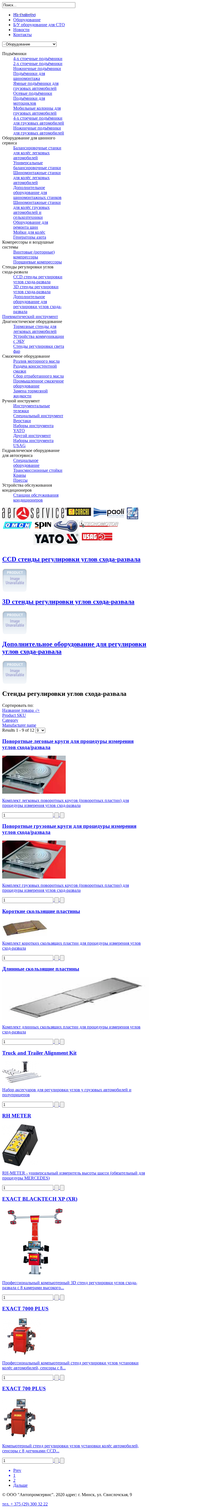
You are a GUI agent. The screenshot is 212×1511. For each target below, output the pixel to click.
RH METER (16, 1116)
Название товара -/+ (21, 710)
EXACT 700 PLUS (24, 1388)
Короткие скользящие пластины (41, 911)
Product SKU (14, 715)
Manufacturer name (19, 725)
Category (10, 720)
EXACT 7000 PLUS (25, 1308)
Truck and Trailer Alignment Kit (39, 1053)
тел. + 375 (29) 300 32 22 (25, 1504)
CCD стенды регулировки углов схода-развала (71, 559)
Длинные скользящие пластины (40, 969)
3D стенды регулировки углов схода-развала (68, 601)
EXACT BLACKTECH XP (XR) (39, 1199)
